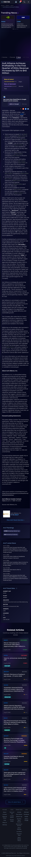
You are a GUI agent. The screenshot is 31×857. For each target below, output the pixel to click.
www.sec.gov (21, 480)
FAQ (5, 820)
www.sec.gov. (15, 367)
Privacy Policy (12, 820)
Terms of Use (12, 813)
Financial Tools (19, 834)
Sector (5, 604)
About (4, 812)
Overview (4, 57)
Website (6, 608)
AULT (22, 114)
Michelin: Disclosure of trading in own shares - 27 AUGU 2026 (14, 675)
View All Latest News (14, 802)
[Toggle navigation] (28, 2)
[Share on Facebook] (25, 109)
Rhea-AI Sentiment (10, 84)
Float (5, 595)
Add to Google (26, 819)
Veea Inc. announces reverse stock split (15, 659)
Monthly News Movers (19, 820)
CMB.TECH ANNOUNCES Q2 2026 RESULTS (22, 25)
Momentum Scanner (19, 824)
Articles (19, 812)
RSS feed (26, 812)
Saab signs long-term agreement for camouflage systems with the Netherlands (14, 774)
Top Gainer (24, 640)
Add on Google (14, 104)
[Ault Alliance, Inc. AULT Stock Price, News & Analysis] (6, 514)
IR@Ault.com (6, 501)
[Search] (24, 2)
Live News (19, 831)
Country (6, 613)
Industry (6, 600)
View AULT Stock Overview (15, 520)
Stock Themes (19, 828)
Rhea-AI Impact (9, 79)
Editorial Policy (4, 817)
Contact (5, 814)
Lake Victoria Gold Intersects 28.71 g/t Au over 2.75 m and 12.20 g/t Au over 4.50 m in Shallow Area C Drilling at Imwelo (15, 789)
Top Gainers (19, 814)
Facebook (26, 814)
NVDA (3, 21)
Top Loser (24, 655)
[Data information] (16, 588)
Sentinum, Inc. (6, 210)
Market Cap (7, 591)
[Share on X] (20, 109)
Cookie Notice (12, 816)
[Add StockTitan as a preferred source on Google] (28, 109)
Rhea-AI (5, 822)
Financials (12, 57)
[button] (16, 2)
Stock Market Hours (19, 839)
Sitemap (4, 824)
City (4, 617)
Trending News (9, 13)
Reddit (26, 816)
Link (4, 610)
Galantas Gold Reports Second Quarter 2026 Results (14, 757)
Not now (24, 104)
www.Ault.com (24, 365)
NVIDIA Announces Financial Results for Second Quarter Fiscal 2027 (7, 26)
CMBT (19, 21)
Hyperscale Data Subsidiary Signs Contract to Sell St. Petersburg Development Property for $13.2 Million (15, 564)
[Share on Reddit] (23, 109)
